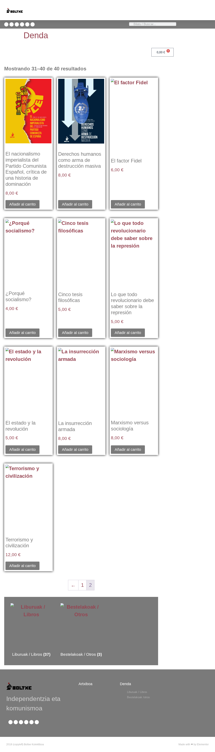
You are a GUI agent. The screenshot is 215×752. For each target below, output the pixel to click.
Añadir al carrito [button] (22, 204)
